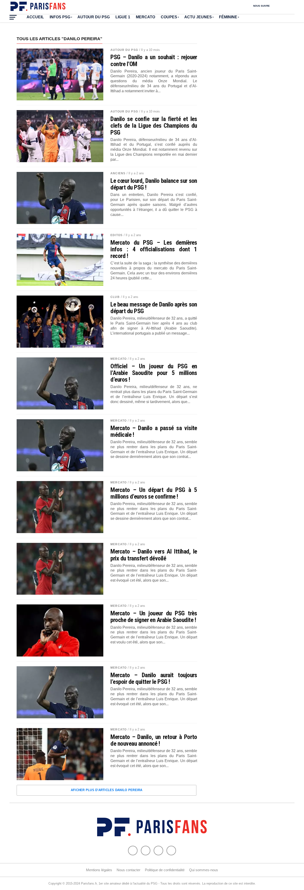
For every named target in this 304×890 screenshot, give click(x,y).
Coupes (169, 17)
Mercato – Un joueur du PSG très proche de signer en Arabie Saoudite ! (153, 616)
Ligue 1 (122, 17)
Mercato (145, 17)
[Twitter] (145, 850)
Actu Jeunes (198, 17)
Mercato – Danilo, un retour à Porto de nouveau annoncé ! (153, 740)
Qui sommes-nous (203, 870)
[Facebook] (133, 850)
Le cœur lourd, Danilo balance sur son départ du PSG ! (153, 184)
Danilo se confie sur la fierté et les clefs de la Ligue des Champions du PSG (153, 126)
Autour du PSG (93, 17)
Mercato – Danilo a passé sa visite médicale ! (153, 431)
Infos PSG (60, 17)
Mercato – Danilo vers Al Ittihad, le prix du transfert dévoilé (153, 554)
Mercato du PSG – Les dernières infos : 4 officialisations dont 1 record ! (153, 249)
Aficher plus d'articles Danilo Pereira (106, 790)
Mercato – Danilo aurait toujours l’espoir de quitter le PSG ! (153, 678)
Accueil (35, 17)
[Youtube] (158, 850)
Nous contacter (128, 870)
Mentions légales (99, 870)
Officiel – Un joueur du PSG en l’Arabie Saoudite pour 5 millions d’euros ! (153, 373)
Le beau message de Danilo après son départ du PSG (153, 307)
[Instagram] (171, 850)
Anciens (117, 173)
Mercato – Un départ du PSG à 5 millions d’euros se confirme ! (153, 493)
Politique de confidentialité (165, 870)
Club (114, 297)
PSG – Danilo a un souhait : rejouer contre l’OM (153, 60)
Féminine (228, 17)
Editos (116, 235)
